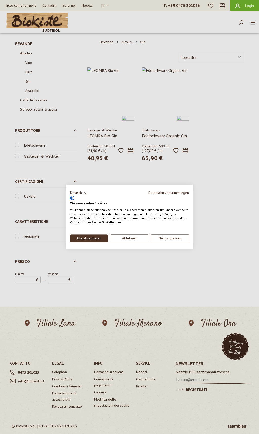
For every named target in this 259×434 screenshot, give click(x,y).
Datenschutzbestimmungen (168, 192)
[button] (79, 193)
